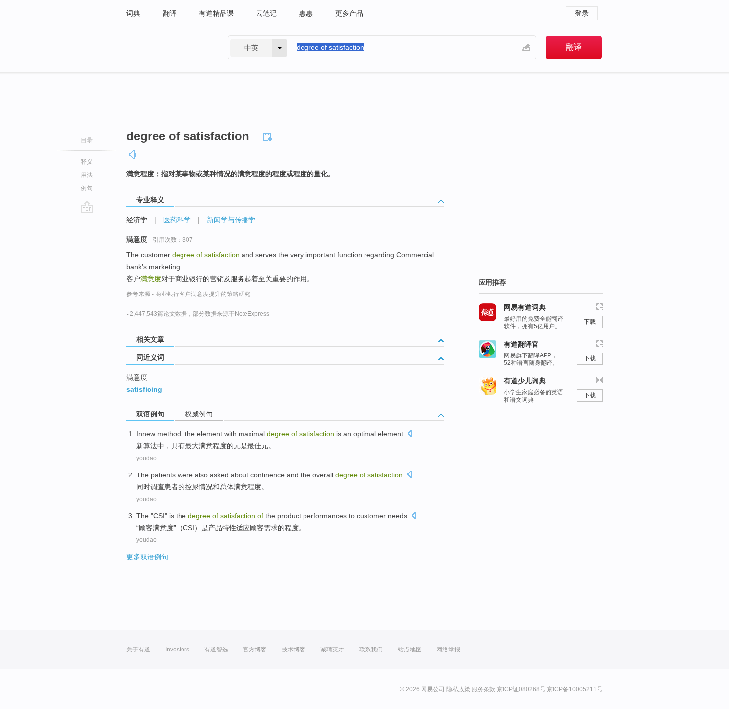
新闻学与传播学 (231, 220)
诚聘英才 (332, 649)
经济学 (136, 220)
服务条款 (483, 689)
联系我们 (371, 649)
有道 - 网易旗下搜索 (167, 47)
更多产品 (349, 13)
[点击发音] (409, 434)
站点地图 (410, 649)
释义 (87, 161)
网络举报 (448, 649)
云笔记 (266, 13)
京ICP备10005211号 (575, 689)
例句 (87, 188)
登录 (582, 13)
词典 (133, 13)
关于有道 (138, 649)
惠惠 (306, 13)
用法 (87, 175)
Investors (177, 649)
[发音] (133, 154)
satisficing (144, 389)
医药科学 (177, 220)
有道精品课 (216, 13)
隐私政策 (458, 689)
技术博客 (293, 649)
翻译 (170, 13)
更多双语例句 (147, 557)
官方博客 (255, 649)
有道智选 (216, 649)
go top (87, 207)
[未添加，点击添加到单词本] (269, 135)
